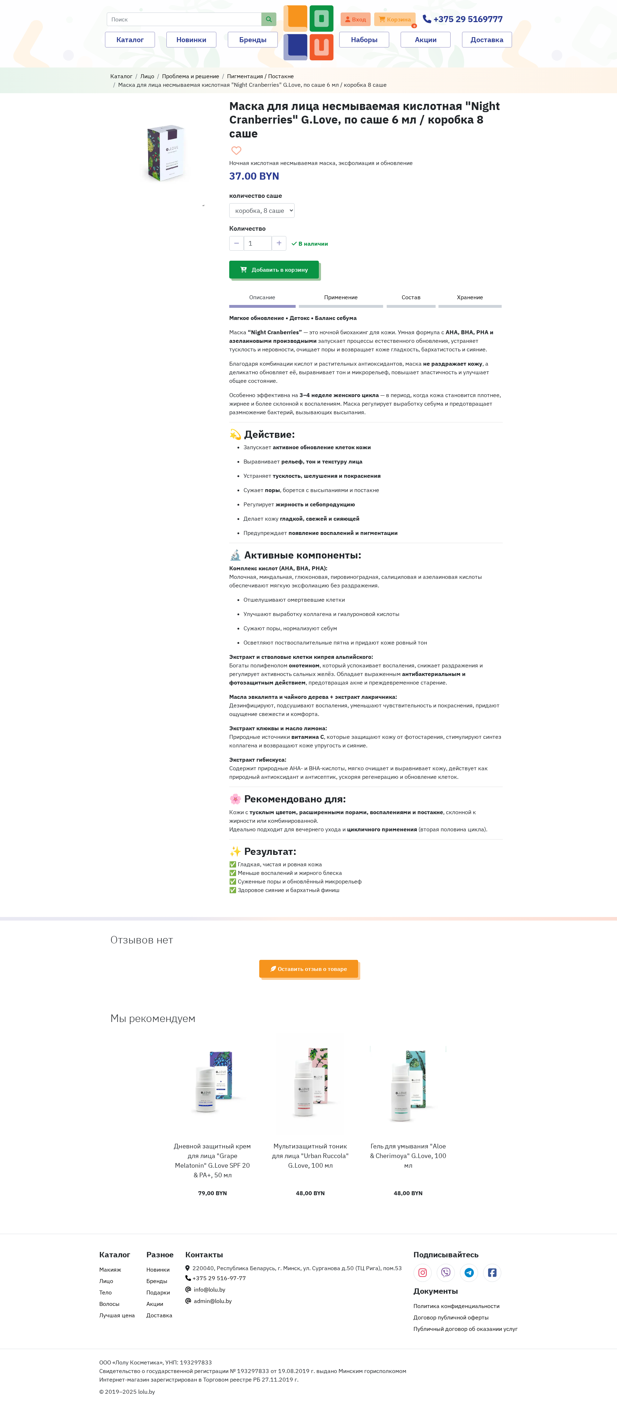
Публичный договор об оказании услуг (465, 1328)
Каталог (130, 39)
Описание (262, 297)
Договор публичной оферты (451, 1317)
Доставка (487, 39)
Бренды (253, 39)
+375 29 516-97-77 (218, 1278)
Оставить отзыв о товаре (312, 968)
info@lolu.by (208, 1289)
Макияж (110, 1269)
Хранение (470, 297)
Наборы (364, 39)
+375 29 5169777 (467, 19)
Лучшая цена (117, 1315)
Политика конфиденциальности (456, 1305)
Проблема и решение (190, 76)
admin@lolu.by (212, 1300)
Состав (411, 297)
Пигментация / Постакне (260, 76)
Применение (341, 297)
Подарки (158, 1292)
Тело (105, 1292)
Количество (247, 228)
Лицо (147, 76)
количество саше (255, 195)
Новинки (191, 39)
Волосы (109, 1303)
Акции (426, 39)
